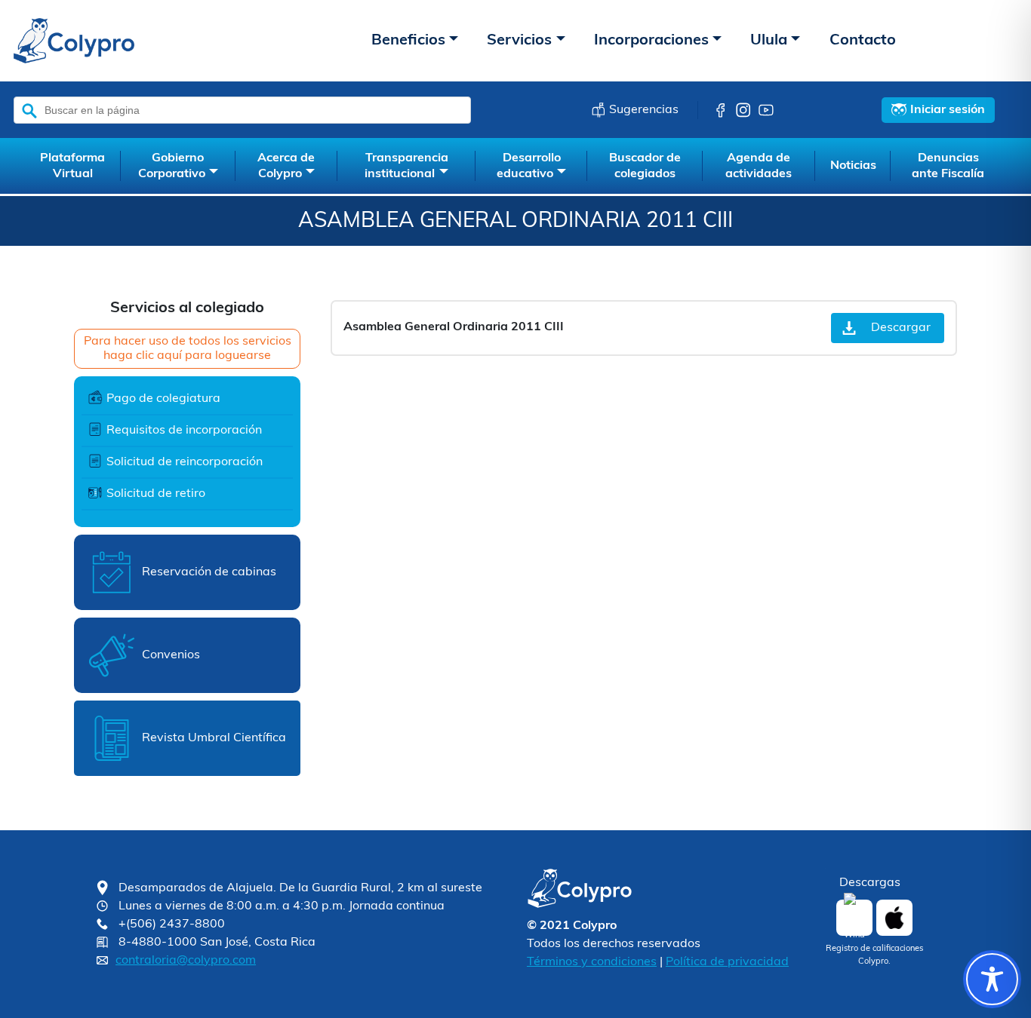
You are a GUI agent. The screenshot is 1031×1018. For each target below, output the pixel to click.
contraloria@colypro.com (185, 961)
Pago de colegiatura (163, 399)
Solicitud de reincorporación (184, 462)
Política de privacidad (727, 962)
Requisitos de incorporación (184, 431)
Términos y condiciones (592, 962)
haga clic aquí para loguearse (187, 356)
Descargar (901, 328)
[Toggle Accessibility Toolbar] (992, 979)
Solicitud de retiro (155, 494)
